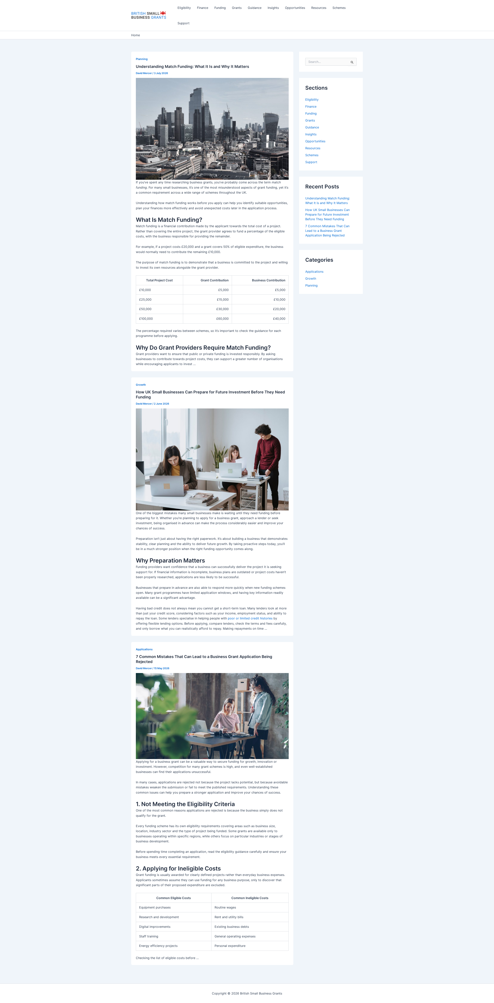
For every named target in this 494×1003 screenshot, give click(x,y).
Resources (318, 8)
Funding (220, 8)
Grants (237, 8)
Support (183, 23)
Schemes (339, 8)
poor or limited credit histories (250, 618)
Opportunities (295, 8)
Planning (142, 59)
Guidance (254, 8)
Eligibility (184, 8)
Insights (273, 8)
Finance (202, 8)
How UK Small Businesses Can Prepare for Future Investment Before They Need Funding (327, 214)
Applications (144, 649)
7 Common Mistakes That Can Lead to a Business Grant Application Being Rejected (327, 230)
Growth (141, 384)
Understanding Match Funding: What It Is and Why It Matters (192, 66)
